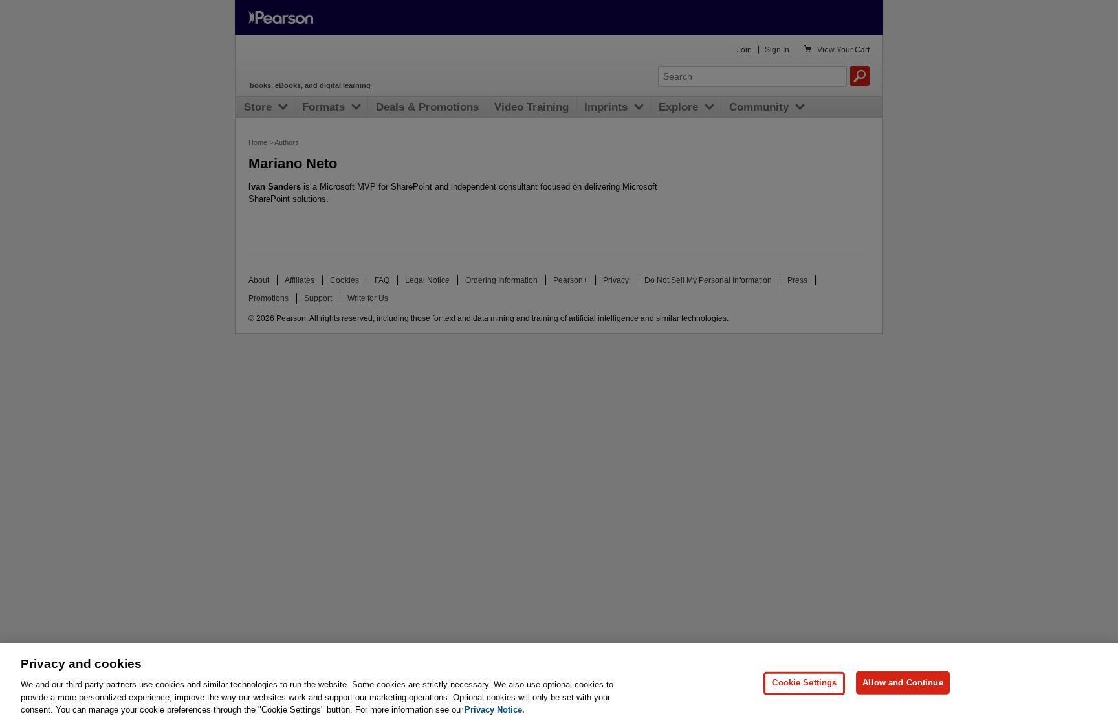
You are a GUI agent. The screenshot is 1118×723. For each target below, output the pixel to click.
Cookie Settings (804, 682)
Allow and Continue (902, 682)
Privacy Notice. (495, 710)
